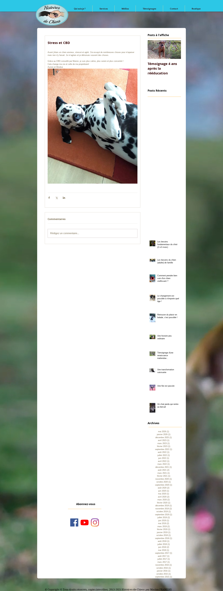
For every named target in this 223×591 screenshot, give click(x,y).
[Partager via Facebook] (49, 197)
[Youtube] (85, 522)
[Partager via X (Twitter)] (56, 197)
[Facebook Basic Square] (74, 522)
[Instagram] (95, 522)
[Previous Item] (152, 49)
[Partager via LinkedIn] (64, 197)
